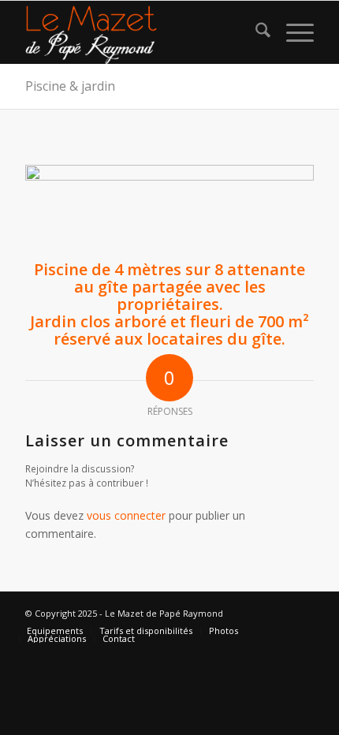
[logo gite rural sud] (140, 32)
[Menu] (292, 32)
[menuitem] (255, 32)
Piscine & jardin (70, 86)
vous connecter (126, 515)
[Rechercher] (255, 32)
